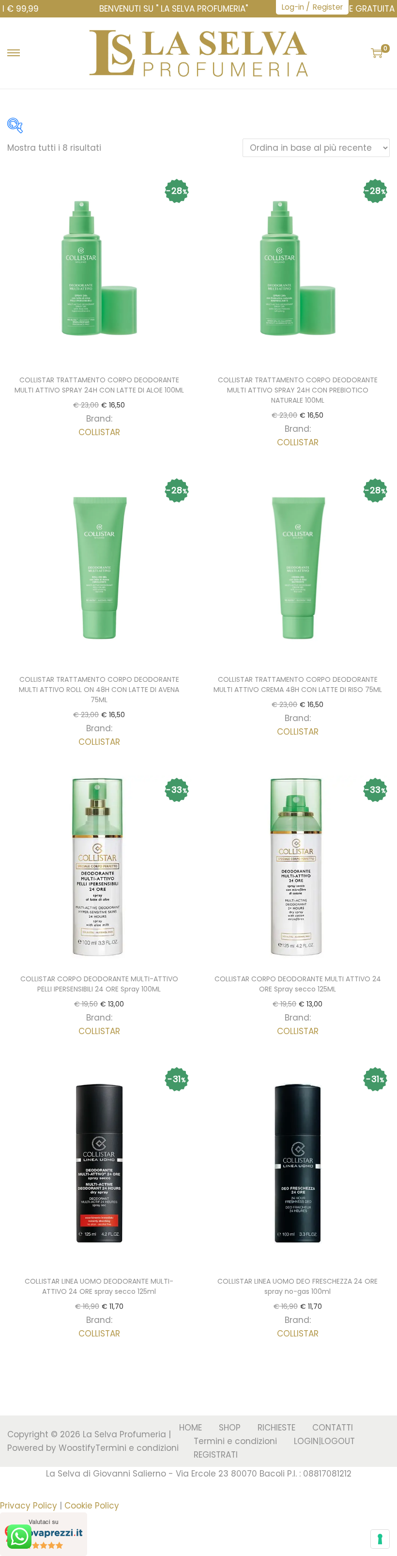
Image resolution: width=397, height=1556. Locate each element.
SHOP (230, 1427)
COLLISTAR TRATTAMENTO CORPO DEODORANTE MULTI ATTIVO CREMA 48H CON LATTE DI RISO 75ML (298, 684)
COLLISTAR (99, 432)
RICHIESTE (276, 1427)
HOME (190, 1427)
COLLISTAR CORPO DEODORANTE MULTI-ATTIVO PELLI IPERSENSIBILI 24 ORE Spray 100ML (99, 984)
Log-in (293, 7)
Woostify (77, 1448)
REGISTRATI (216, 1455)
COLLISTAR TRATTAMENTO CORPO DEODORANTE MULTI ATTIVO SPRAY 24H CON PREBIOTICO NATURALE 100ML (298, 390)
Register (328, 7)
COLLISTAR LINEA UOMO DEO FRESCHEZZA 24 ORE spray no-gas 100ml (297, 1286)
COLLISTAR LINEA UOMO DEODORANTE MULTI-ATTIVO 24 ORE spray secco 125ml (99, 1286)
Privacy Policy (28, 1505)
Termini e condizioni (137, 1448)
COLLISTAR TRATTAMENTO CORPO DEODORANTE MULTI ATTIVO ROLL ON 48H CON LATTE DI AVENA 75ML (99, 690)
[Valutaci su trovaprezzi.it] (43, 1534)
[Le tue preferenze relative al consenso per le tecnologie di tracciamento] (380, 1539)
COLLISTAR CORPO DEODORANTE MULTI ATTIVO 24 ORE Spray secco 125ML (297, 984)
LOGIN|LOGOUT (324, 1441)
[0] (376, 53)
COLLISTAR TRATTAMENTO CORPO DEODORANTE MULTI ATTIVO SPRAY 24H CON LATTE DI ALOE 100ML (99, 385)
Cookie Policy (91, 1505)
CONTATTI (332, 1427)
